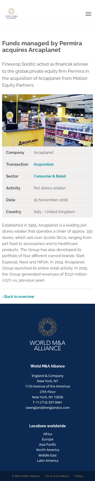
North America (47, 449)
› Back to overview (18, 297)
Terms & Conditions (57, 476)
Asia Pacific (47, 444)
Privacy (79, 476)
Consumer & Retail (50, 176)
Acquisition (44, 164)
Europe (47, 439)
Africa (47, 433)
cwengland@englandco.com (48, 407)
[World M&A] (2, 4)
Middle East (48, 455)
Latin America (47, 460)
